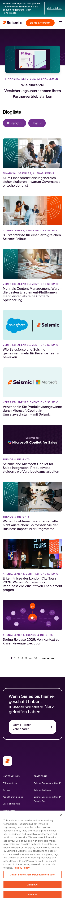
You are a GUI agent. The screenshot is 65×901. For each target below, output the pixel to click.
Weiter (46, 658)
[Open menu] (60, 23)
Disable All (32, 884)
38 (36, 658)
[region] (32, 856)
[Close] (61, 815)
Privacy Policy (22, 867)
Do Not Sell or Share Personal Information (32, 874)
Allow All (32, 894)
